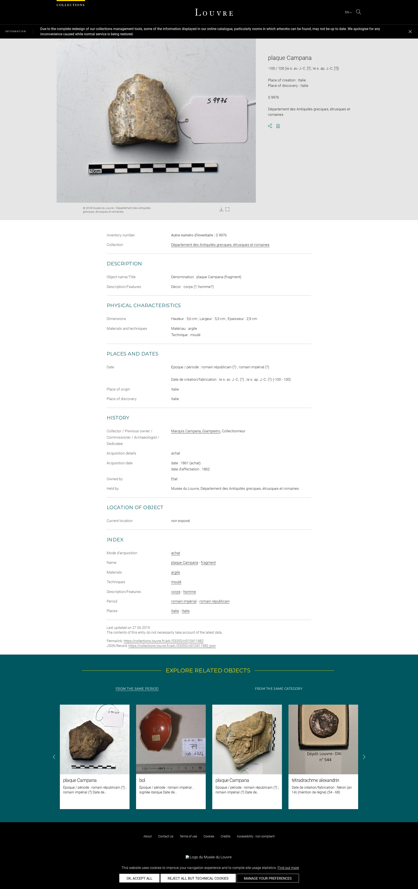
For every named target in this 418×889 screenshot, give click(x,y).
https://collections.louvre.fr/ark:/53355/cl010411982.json (172, 646)
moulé (176, 582)
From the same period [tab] (137, 689)
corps (175, 591)
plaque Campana (184, 562)
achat (175, 553)
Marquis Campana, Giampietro (195, 431)
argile (175, 572)
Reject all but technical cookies (198, 878)
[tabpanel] (209, 757)
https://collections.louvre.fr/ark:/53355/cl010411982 (164, 641)
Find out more (288, 868)
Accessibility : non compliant (256, 836)
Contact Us (165, 836)
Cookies (209, 836)
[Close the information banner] (410, 31)
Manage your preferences (268, 878)
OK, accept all (139, 878)
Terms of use (188, 836)
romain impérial (184, 601)
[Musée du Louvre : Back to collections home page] (214, 12)
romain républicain (214, 601)
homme (189, 591)
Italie (175, 611)
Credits (225, 836)
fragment (208, 562)
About (147, 836)
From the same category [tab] (278, 689)
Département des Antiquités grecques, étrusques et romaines (220, 244)
